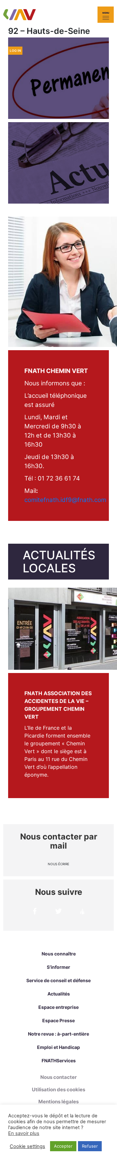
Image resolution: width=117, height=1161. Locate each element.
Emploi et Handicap (58, 1047)
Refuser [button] (90, 1146)
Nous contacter (58, 1077)
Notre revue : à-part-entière (58, 1034)
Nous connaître (59, 953)
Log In (15, 50)
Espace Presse (58, 1020)
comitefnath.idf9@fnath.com (65, 500)
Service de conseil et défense (58, 980)
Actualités (58, 993)
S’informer (58, 967)
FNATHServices (59, 1060)
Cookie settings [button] (27, 1146)
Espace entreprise (58, 1007)
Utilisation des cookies (58, 1089)
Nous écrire (58, 864)
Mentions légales (58, 1101)
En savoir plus (23, 1133)
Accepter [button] (63, 1146)
